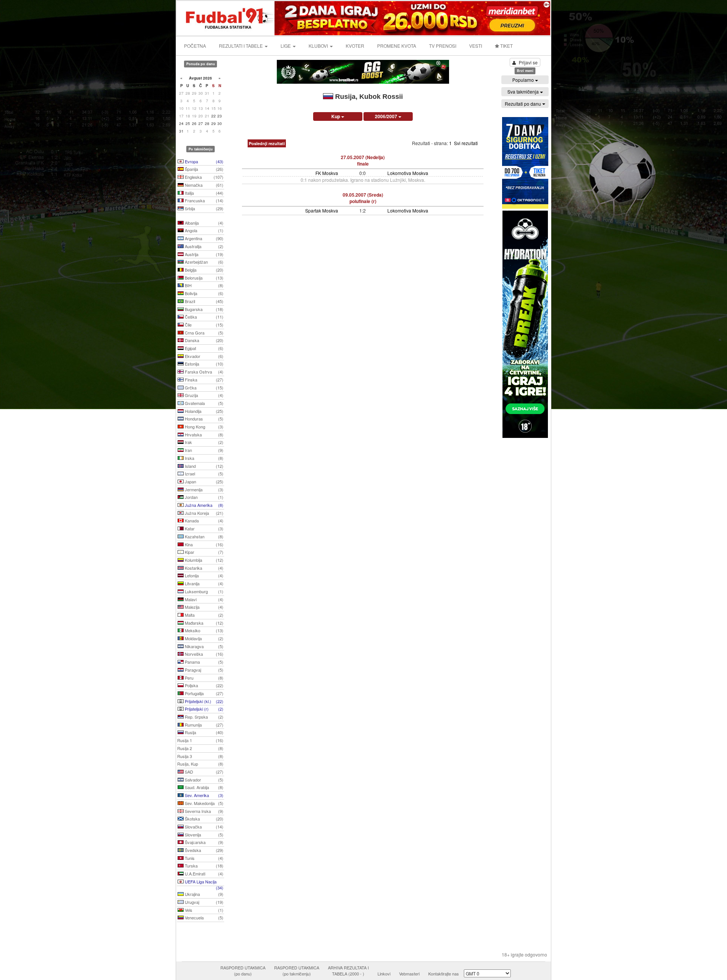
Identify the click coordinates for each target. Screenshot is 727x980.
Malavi (203, 599)
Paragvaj (203, 670)
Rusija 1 (200, 740)
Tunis (203, 858)
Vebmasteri (409, 974)
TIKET (506, 45)
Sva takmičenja (523, 91)
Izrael (203, 473)
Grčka (203, 387)
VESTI (475, 45)
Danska (203, 340)
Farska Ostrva (203, 372)
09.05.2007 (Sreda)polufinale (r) (363, 198)
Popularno (523, 80)
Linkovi (384, 974)
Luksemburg (203, 591)
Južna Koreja (203, 513)
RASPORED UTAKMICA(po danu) (242, 970)
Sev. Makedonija (203, 803)
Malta (203, 615)
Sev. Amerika (203, 795)
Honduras (203, 419)
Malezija (203, 607)
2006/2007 (386, 116)
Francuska (203, 200)
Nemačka (203, 185)
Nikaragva (203, 646)
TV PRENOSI (442, 45)
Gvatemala (203, 403)
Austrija (203, 254)
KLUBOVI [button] (319, 45)
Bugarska (203, 309)
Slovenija (203, 835)
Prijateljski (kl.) (203, 701)
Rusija (203, 732)
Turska (203, 866)
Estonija (203, 364)
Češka (203, 317)
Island (203, 466)
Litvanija (203, 583)
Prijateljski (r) (203, 709)
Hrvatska (203, 434)
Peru (203, 678)
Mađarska (203, 623)
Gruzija (203, 395)
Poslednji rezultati (267, 143)
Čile (203, 325)
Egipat (203, 348)
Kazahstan (203, 536)
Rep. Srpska (203, 717)
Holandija (203, 411)
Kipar (203, 552)
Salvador (203, 780)
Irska (203, 458)
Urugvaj (203, 902)
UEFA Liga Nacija (203, 882)
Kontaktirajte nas (443, 974)
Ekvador (203, 356)
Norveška (203, 654)
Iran (203, 450)
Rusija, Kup (200, 764)
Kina (203, 544)
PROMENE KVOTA (396, 45)
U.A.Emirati (203, 874)
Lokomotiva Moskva (407, 173)
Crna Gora (203, 333)
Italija (203, 193)
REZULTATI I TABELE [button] (241, 45)
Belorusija (203, 278)
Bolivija (203, 293)
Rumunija (203, 725)
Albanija (203, 223)
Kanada (203, 520)
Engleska (203, 177)
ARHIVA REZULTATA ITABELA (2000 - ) (348, 970)
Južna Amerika (203, 505)
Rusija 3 (200, 756)
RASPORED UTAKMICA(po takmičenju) (296, 970)
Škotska (203, 819)
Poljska (203, 685)
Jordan (203, 497)
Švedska (203, 850)
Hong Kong (203, 427)
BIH (203, 285)
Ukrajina (203, 894)
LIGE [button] (286, 45)
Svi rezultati (466, 143)
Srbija (203, 208)
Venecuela (203, 917)
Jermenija (203, 489)
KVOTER (355, 45)
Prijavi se (528, 62)
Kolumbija (203, 560)
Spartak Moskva (321, 210)
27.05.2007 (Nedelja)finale (363, 160)
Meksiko (203, 630)
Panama (203, 662)
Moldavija (203, 638)
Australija (203, 246)
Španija (203, 169)
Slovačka (203, 827)
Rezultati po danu (523, 103)
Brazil (203, 301)
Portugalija (203, 693)
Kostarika (203, 568)
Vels (203, 910)
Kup (336, 116)
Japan (203, 481)
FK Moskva (326, 173)
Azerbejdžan (203, 262)
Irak (203, 442)
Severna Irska (203, 811)
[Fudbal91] (226, 17)
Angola (203, 230)
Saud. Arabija (203, 787)
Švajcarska (203, 842)
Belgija (203, 270)
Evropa (203, 161)
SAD (203, 772)
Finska (203, 380)
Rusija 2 (200, 748)
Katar (203, 528)
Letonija (203, 575)
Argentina (203, 238)
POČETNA (195, 45)
